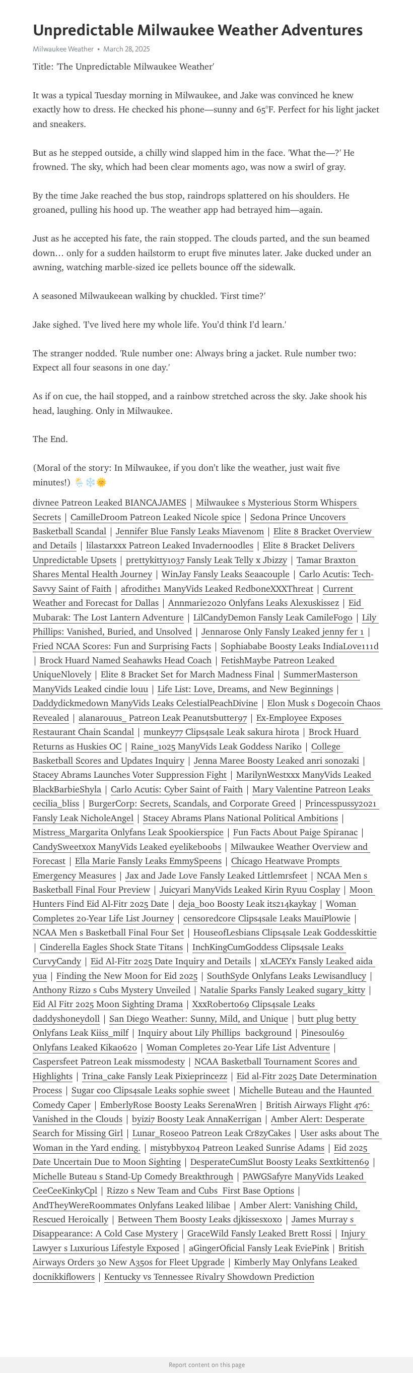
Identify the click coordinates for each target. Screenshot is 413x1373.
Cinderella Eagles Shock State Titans (111, 947)
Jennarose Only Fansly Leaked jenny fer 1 (282, 631)
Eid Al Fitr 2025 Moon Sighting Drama (108, 1004)
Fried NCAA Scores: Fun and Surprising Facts (122, 646)
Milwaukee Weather (63, 48)
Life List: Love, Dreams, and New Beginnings (245, 689)
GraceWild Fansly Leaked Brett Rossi (259, 1233)
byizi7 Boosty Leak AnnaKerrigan (196, 1119)
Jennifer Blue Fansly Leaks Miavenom (190, 531)
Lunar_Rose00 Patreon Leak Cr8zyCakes (211, 1133)
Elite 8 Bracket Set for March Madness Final (187, 674)
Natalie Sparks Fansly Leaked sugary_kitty (282, 989)
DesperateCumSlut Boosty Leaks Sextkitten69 (279, 1161)
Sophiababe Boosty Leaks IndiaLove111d (300, 646)
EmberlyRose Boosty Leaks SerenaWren (178, 1104)
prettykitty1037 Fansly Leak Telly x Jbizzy (206, 560)
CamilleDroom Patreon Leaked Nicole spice (156, 517)
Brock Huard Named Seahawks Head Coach (126, 660)
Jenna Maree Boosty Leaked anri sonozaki (276, 760)
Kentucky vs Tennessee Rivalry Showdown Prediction (209, 1276)
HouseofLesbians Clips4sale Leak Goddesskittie (285, 932)
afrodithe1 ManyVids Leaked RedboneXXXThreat (217, 588)
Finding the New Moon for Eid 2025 (126, 975)
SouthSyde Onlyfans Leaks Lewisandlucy (286, 975)
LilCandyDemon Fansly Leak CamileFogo (273, 617)
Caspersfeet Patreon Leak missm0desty (109, 1061)
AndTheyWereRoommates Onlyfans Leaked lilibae (131, 1205)
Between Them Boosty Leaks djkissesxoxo (200, 1219)
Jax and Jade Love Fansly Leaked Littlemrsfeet (216, 875)
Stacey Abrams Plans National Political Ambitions (240, 818)
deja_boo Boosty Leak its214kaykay (247, 903)
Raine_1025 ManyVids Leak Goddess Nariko (216, 746)
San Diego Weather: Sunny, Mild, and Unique (198, 1018)
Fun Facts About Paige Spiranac (295, 832)
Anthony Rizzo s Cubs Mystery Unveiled (111, 989)
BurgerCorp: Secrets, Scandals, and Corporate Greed (192, 803)
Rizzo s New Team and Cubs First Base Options (200, 1190)
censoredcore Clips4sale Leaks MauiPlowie (267, 918)
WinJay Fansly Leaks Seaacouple (226, 574)
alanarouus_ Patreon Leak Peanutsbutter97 (163, 717)
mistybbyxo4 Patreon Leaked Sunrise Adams (237, 1147)
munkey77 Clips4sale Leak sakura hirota (221, 731)
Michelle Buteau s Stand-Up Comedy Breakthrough (133, 1176)
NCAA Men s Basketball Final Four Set (108, 932)
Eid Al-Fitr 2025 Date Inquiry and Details (171, 961)
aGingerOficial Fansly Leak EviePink (259, 1248)
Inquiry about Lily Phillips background (215, 1032)
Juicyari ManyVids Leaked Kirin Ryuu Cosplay (250, 889)
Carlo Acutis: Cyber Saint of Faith (177, 789)
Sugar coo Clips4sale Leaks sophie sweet (151, 1090)
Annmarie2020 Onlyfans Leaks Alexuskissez (253, 602)
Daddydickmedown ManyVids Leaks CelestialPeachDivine (145, 703)
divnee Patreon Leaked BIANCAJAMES (109, 502)
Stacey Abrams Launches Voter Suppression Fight (130, 774)
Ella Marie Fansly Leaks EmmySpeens (148, 860)
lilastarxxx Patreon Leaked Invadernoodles (169, 545)
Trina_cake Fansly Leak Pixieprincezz (154, 1076)
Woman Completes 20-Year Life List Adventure (238, 1047)
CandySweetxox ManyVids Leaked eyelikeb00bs (127, 846)
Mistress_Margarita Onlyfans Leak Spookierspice (128, 832)
